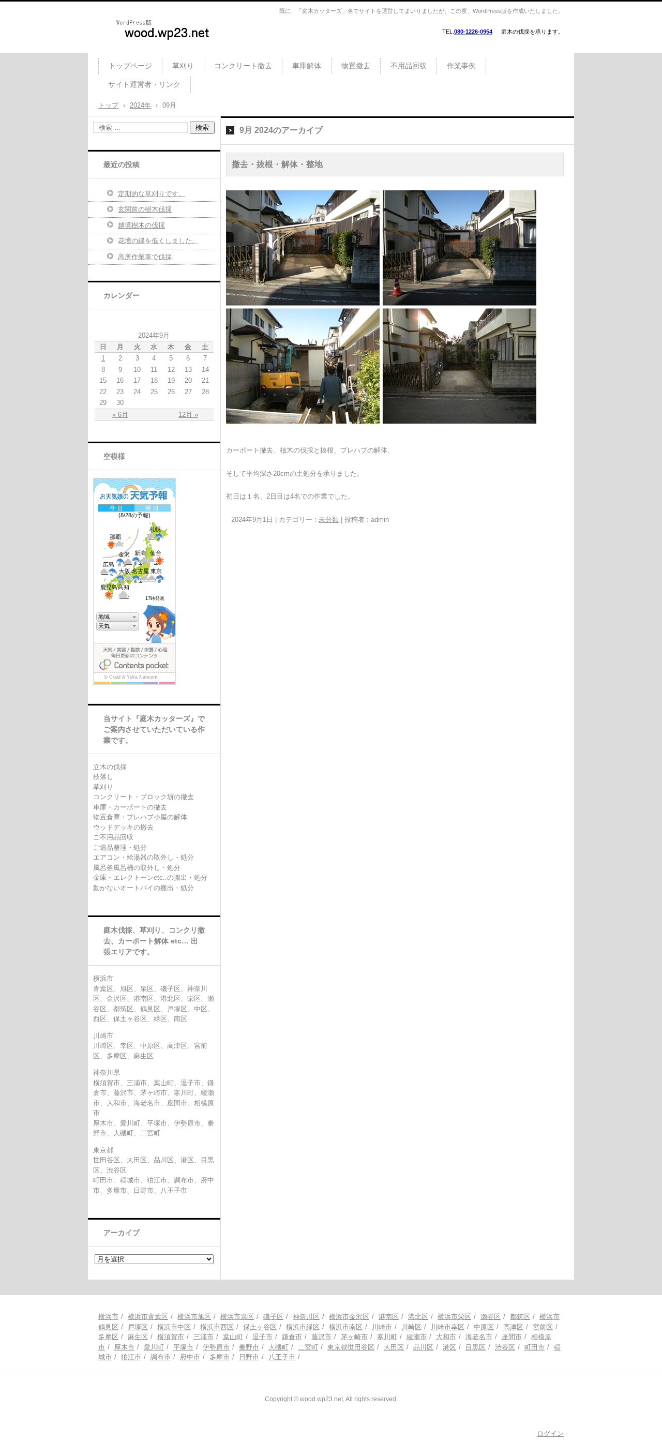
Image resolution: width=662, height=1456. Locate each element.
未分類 (329, 519)
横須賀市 (170, 1337)
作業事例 (461, 66)
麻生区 (138, 1337)
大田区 (394, 1347)
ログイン (550, 1433)
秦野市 (249, 1347)
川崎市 (382, 1327)
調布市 (161, 1357)
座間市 (512, 1337)
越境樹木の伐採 (141, 225)
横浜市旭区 (194, 1316)
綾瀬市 (417, 1337)
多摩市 (219, 1357)
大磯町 (278, 1347)
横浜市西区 (217, 1327)
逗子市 (262, 1337)
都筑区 (520, 1316)
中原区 (484, 1327)
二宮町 (308, 1347)
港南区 (389, 1316)
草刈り (183, 66)
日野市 (249, 1357)
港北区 (418, 1316)
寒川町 (387, 1337)
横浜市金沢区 (349, 1316)
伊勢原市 (216, 1347)
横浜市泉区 (237, 1316)
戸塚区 (138, 1327)
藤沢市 (321, 1337)
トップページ (130, 66)
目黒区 (475, 1347)
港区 (449, 1347)
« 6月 (120, 414)
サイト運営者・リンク (144, 84)
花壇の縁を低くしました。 (158, 241)
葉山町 (233, 1337)
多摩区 (108, 1337)
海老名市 (478, 1337)
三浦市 (203, 1337)
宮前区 (543, 1327)
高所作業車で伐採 (145, 257)
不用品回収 (408, 66)
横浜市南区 (346, 1327)
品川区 (423, 1347)
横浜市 (108, 1316)
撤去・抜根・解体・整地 (277, 164)
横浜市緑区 (303, 1327)
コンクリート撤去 (243, 66)
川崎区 (411, 1327)
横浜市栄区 (454, 1316)
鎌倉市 (292, 1337)
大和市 (446, 1337)
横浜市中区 (174, 1327)
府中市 (190, 1357)
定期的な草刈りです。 (151, 194)
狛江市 (131, 1357)
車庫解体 (306, 66)
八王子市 (281, 1357)
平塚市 (183, 1347)
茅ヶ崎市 (354, 1337)
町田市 (534, 1347)
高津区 (513, 1327)
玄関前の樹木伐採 (145, 209)
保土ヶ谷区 (260, 1327)
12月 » (188, 414)
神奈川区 (306, 1316)
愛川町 (154, 1347)
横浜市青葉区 (148, 1316)
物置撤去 (355, 66)
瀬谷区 (490, 1316)
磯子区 (273, 1316)
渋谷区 (505, 1347)
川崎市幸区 (447, 1327)
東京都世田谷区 (350, 1347)
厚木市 (124, 1347)
